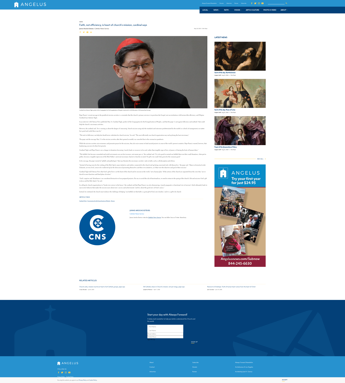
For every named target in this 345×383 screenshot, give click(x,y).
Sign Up (194, 342)
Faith (81, 21)
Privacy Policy (83, 380)
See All (260, 159)
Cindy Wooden (83, 289)
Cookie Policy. (93, 380)
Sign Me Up (151, 339)
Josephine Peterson (147, 289)
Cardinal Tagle (83, 201)
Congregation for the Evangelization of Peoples (98, 201)
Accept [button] (285, 379)
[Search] (286, 3)
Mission (113, 201)
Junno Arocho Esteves (86, 28)
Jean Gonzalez (210, 289)
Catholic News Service (102, 28)
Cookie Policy (69, 377)
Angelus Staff (217, 75)
